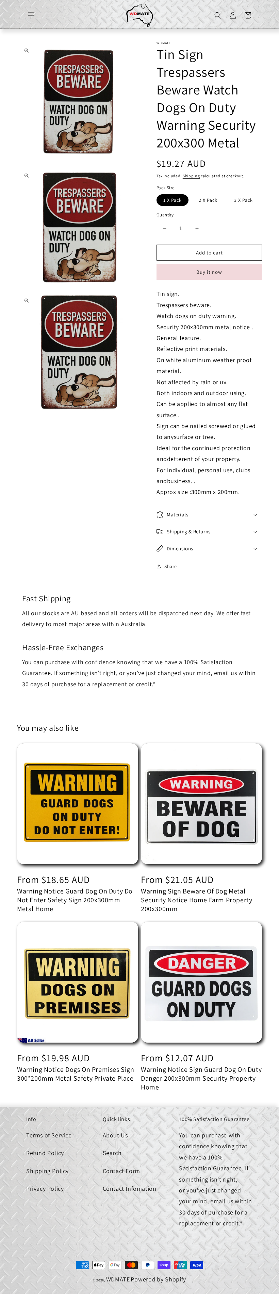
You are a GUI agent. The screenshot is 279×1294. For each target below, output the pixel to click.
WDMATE (118, 1279)
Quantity (165, 215)
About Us (115, 1135)
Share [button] (170, 566)
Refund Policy (45, 1153)
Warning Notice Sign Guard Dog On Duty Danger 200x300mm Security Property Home (201, 1078)
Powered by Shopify (158, 1279)
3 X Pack (243, 200)
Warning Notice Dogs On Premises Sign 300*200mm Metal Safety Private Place (75, 1074)
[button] (31, 15)
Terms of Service (49, 1135)
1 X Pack (172, 200)
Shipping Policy (47, 1171)
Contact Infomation (130, 1188)
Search (112, 1153)
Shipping (191, 175)
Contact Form (121, 1171)
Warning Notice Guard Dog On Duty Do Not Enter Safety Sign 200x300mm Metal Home (75, 900)
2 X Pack (208, 200)
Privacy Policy (45, 1188)
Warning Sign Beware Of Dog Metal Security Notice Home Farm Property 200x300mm (196, 900)
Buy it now (209, 272)
